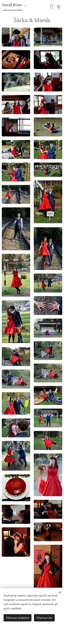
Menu (58, 6)
